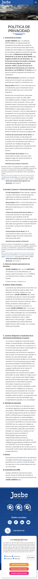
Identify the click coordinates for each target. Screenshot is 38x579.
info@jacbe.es (21, 281)
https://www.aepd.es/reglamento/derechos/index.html (17, 175)
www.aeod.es (10, 179)
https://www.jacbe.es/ (25, 460)
